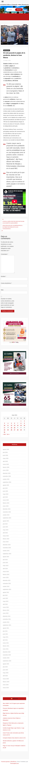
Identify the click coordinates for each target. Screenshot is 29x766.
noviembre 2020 (7, 655)
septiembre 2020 (7, 660)
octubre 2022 (6, 586)
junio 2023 (5, 562)
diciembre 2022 (6, 580)
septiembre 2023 (7, 553)
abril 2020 (5, 675)
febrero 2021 (6, 646)
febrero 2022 (6, 610)
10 (4, 425)
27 (14, 430)
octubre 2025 (6, 479)
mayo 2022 (5, 601)
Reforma (15, 699)
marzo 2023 (6, 571)
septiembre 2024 (7, 517)
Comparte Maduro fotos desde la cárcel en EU (14, 737)
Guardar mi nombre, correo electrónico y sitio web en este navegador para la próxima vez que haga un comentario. (7, 303)
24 (4, 430)
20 (14, 427)
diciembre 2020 (6, 652)
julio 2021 (5, 631)
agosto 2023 (6, 556)
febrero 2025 (6, 503)
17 (4, 427)
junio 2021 (5, 634)
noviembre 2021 (7, 619)
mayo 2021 (5, 637)
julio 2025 (5, 488)
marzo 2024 (6, 535)
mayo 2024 (5, 529)
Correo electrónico (6, 283)
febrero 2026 (6, 467)
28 (17, 430)
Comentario (4, 254)
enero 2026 (6, 470)
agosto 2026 (6, 449)
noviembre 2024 (7, 512)
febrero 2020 (6, 681)
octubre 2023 (6, 550)
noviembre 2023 (7, 547)
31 (4, 432)
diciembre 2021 (6, 616)
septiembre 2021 (7, 625)
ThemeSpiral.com (14, 763)
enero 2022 (6, 613)
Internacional (6, 50)
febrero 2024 (6, 538)
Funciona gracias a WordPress (8, 761)
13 (14, 425)
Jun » (8, 434)
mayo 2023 (5, 565)
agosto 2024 (6, 521)
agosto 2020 (6, 663)
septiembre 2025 (7, 482)
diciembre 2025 (6, 473)
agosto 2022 (6, 592)
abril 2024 (5, 532)
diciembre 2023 (6, 544)
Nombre (3, 276)
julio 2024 (5, 523)
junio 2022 (5, 598)
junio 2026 (5, 455)
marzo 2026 (6, 464)
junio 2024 (5, 526)
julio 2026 (5, 452)
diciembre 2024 (6, 509)
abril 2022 (5, 604)
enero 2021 (6, 649)
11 (8, 425)
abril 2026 (5, 461)
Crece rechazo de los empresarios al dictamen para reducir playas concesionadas (12, 227)
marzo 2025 (6, 500)
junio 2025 (5, 491)
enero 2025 (6, 506)
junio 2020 (5, 669)
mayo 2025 (5, 494)
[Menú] (2, 1)
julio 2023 (5, 559)
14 (17, 425)
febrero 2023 (6, 574)
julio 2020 (5, 666)
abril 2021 (5, 640)
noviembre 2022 (7, 583)
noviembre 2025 (7, 476)
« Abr (4, 434)
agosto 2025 (6, 485)
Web (2, 290)
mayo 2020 (5, 672)
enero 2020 (6, 684)
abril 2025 (5, 497)
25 (8, 430)
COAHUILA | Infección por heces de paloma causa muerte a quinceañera (13, 222)
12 (11, 425)
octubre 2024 (6, 515)
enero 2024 (6, 541)
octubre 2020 (6, 657)
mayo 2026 (5, 458)
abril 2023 (5, 568)
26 (11, 430)
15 (21, 425)
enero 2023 (6, 577)
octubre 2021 (6, 622)
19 (11, 427)
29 (21, 430)
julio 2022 (5, 595)
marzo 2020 (6, 678)
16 (24, 425)
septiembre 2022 (7, 589)
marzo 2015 (6, 687)
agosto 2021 (6, 628)
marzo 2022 (6, 607)
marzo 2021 (6, 643)
